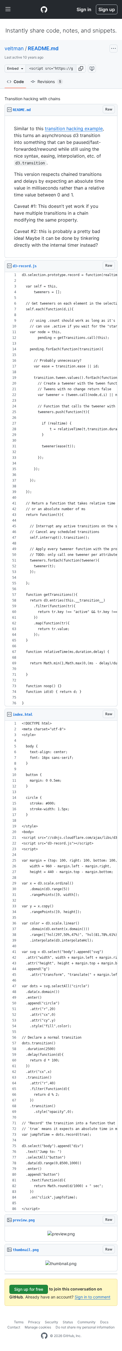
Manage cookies (38, 1327)
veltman (14, 48)
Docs (104, 1322)
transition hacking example (74, 128)
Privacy (34, 1322)
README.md (43, 48)
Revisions (49, 81)
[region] (61, 187)
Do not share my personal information (85, 1327)
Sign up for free (28, 1289)
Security (51, 1322)
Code (19, 81)
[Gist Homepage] (44, 9)
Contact (13, 1327)
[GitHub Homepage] (44, 1336)
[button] (81, 69)
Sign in (84, 9)
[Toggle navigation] (8, 9)
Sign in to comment (92, 1296)
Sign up (106, 9)
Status (68, 1322)
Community (86, 1322)
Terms (19, 1322)
